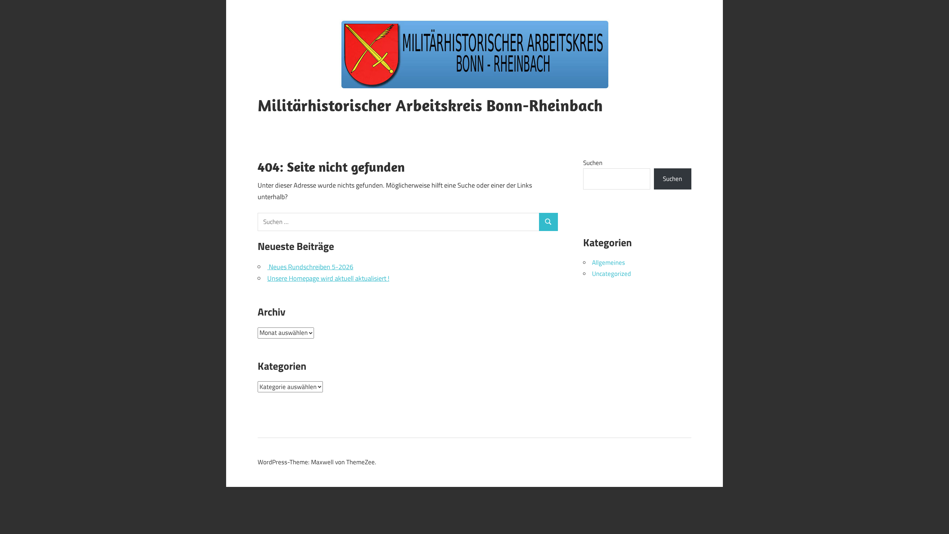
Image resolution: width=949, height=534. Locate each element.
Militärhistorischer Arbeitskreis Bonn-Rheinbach (430, 105)
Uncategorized (611, 273)
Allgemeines (608, 262)
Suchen (592, 163)
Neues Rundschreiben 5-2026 (310, 267)
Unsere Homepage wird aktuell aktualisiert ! (328, 278)
